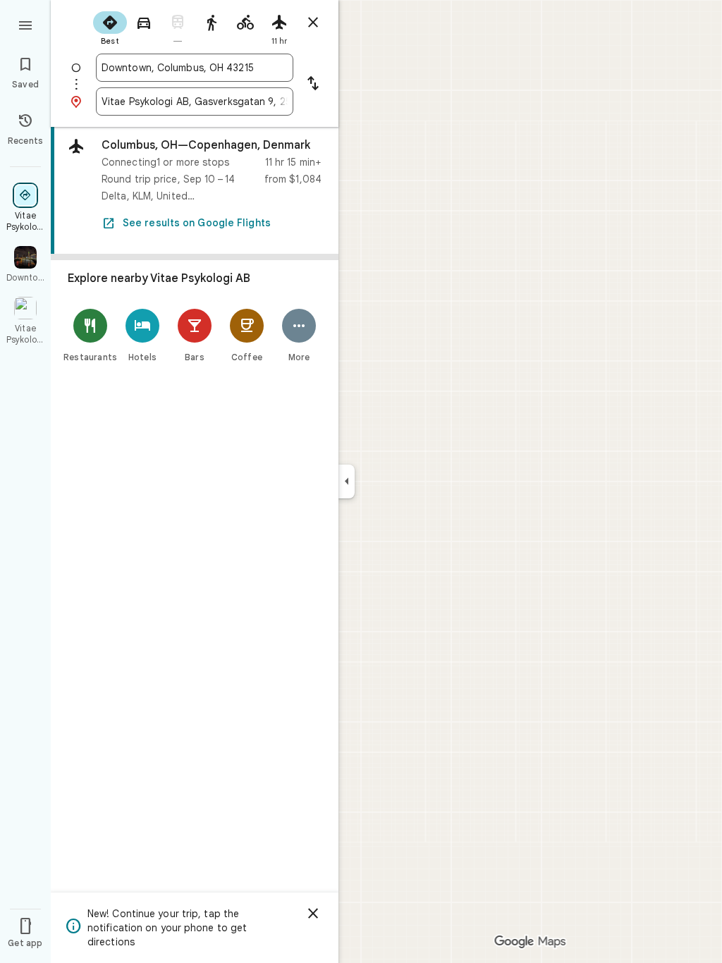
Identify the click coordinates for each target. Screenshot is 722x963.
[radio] (110, 26)
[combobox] (195, 68)
